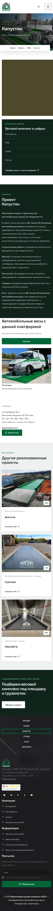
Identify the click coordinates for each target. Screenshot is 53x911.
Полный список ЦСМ (15, 822)
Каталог (26, 341)
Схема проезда (9, 779)
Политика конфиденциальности (20, 850)
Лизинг (9, 817)
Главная (13, 48)
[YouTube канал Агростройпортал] (31, 795)
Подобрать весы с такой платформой (20, 170)
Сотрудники (11, 806)
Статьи (26, 736)
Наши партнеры (12, 839)
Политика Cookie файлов (16, 844)
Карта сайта (26, 909)
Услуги (26, 726)
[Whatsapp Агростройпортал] (17, 795)
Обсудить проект (13, 705)
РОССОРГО (11, 646)
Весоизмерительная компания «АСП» (29, 896)
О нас (26, 742)
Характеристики (10, 428)
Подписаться (28, 884)
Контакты (26, 747)
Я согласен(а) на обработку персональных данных (23, 877)
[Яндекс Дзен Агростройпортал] (24, 795)
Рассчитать (13, 432)
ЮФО (29, 48)
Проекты (21, 48)
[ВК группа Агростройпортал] (11, 795)
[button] (8, 88)
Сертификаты (12, 811)
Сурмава (10, 581)
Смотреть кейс (11, 526)
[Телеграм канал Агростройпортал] (4, 795)
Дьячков (10, 516)
